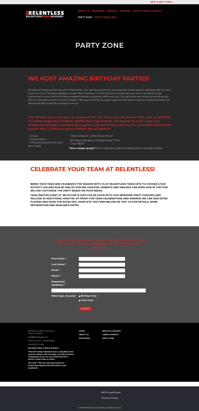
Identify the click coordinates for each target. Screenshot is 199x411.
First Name (59, 258)
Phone (56, 275)
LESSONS (125, 11)
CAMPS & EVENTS (110, 334)
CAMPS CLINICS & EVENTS (146, 11)
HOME (82, 331)
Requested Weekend (58, 283)
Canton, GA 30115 (35, 333)
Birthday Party (88, 296)
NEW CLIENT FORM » (162, 2)
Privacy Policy (109, 398)
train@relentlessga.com (38, 337)
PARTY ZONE (85, 17)
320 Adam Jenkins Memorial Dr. (41, 331)
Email (55, 270)
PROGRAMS (98, 11)
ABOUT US (84, 11)
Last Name (59, 264)
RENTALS (112, 11)
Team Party (87, 300)
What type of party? (63, 295)
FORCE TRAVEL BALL (105, 17)
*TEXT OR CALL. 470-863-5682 (41, 341)
